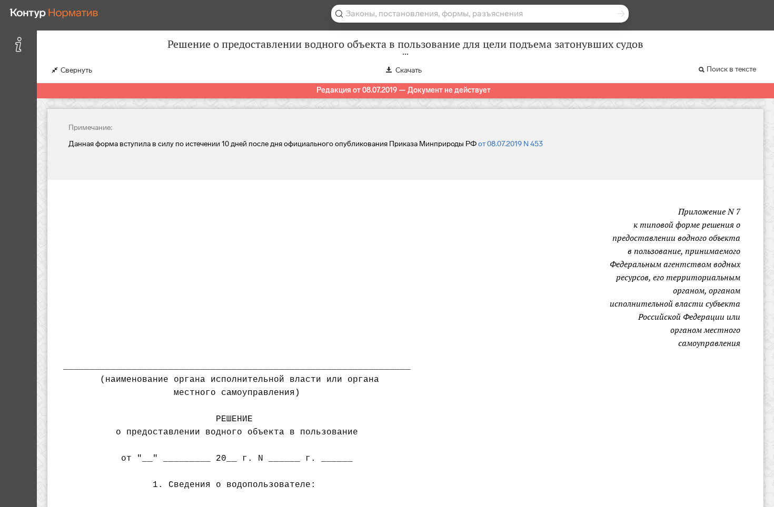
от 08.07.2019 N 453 (510, 143)
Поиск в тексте (731, 69)
